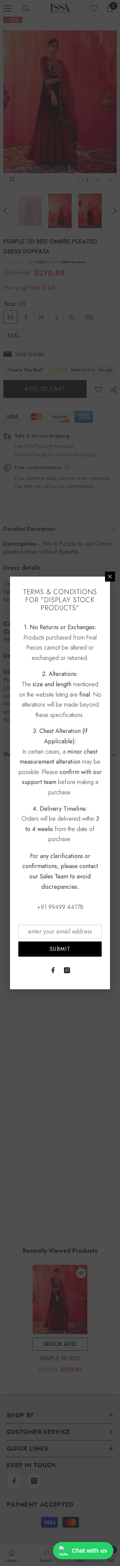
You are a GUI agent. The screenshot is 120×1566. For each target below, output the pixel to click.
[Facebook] (53, 970)
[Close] (110, 576)
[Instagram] (67, 970)
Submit (60, 949)
